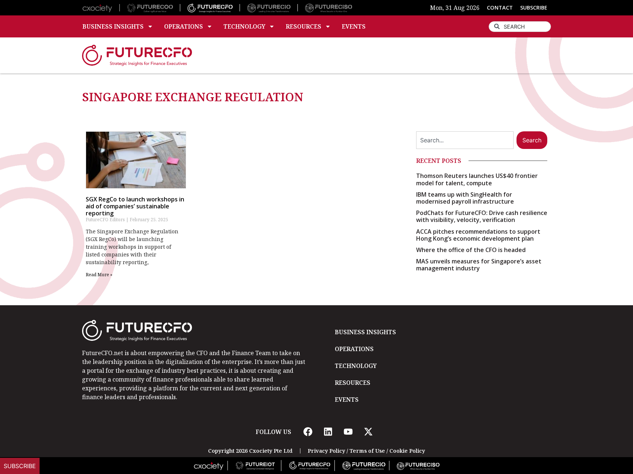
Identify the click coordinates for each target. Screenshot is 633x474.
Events (354, 26)
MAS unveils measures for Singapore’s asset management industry (478, 264)
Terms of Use (367, 450)
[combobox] (520, 26)
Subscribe (20, 466)
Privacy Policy (326, 450)
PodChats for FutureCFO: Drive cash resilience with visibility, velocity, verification (481, 216)
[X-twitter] (368, 432)
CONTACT (500, 7)
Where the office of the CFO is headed (471, 250)
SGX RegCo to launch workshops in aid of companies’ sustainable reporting (135, 206)
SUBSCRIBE (533, 7)
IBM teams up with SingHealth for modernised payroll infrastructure (465, 197)
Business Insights (113, 26)
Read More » (99, 274)
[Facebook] (308, 432)
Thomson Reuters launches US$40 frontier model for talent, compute (477, 179)
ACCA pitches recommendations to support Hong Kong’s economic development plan (478, 235)
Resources (303, 26)
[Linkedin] (328, 432)
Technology (244, 26)
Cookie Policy (407, 450)
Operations (183, 26)
